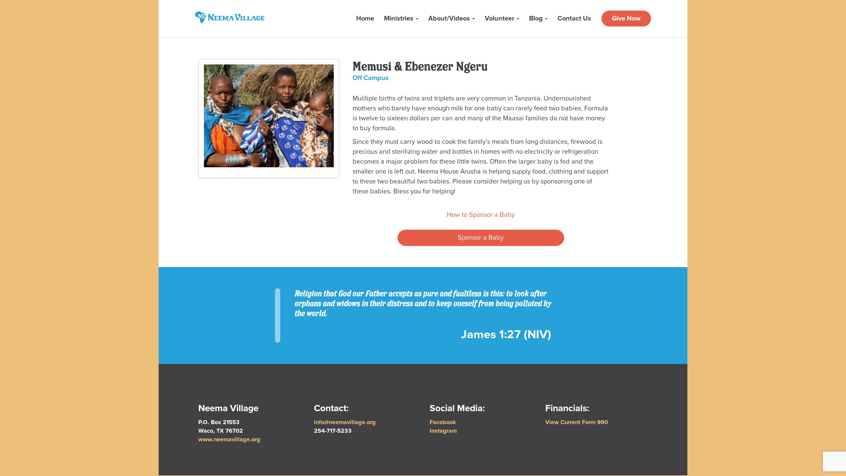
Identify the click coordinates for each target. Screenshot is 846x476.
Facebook (443, 422)
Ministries (399, 18)
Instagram (443, 430)
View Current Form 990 (576, 422)
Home (365, 18)
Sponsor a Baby (481, 238)
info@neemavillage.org (345, 422)
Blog (536, 18)
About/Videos (450, 18)
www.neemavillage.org (229, 439)
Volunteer (500, 18)
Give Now (626, 18)
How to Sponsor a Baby (481, 215)
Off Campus (371, 78)
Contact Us (574, 18)
